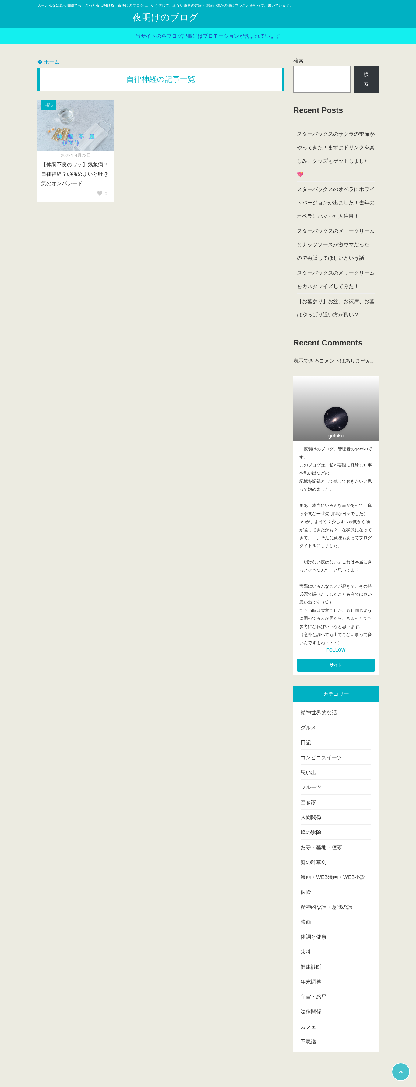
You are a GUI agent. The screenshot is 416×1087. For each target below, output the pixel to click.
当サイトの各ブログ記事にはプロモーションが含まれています (208, 36)
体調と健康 (313, 937)
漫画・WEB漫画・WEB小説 (333, 877)
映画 (306, 922)
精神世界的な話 (319, 713)
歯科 (306, 952)
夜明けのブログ (165, 17)
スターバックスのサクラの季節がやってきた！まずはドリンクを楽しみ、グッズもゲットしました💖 (336, 154)
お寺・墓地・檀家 (321, 847)
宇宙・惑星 (313, 997)
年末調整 (311, 982)
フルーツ (311, 787)
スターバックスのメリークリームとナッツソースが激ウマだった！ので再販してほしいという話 (336, 244)
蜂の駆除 (311, 832)
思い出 (308, 772)
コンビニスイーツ (321, 757)
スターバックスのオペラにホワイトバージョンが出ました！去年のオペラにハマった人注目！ (336, 202)
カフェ (308, 1027)
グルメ (308, 728)
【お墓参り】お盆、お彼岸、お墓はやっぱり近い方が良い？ (336, 308)
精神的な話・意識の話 (326, 907)
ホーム (50, 62)
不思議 (308, 1042)
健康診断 (311, 967)
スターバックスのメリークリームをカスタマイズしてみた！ (336, 279)
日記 (48, 104)
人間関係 (311, 817)
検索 (298, 61)
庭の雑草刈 (313, 862)
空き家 (308, 802)
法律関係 (311, 1012)
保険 (306, 892)
